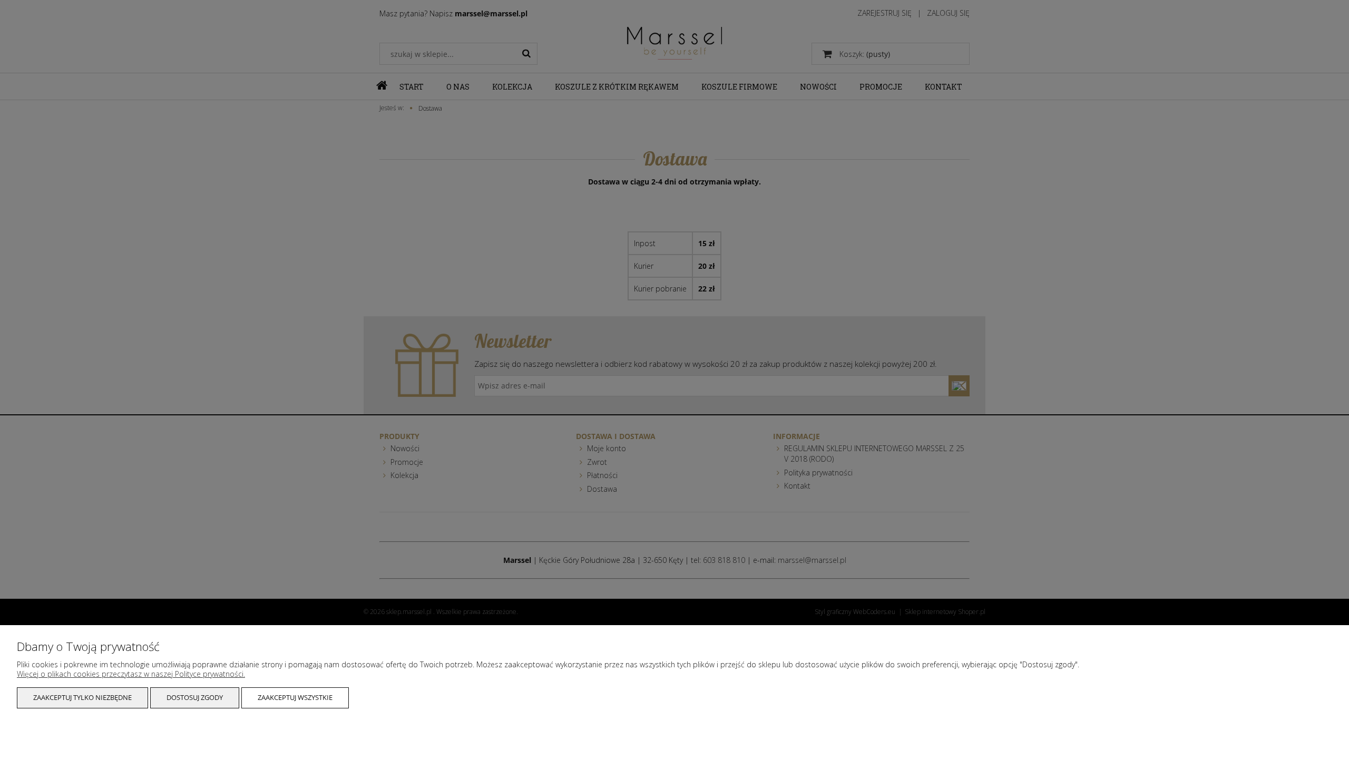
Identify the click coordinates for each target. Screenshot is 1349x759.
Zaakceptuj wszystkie (295, 697)
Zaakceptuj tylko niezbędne (82, 697)
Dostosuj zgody (195, 697)
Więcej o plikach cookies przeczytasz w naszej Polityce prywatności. (131, 674)
